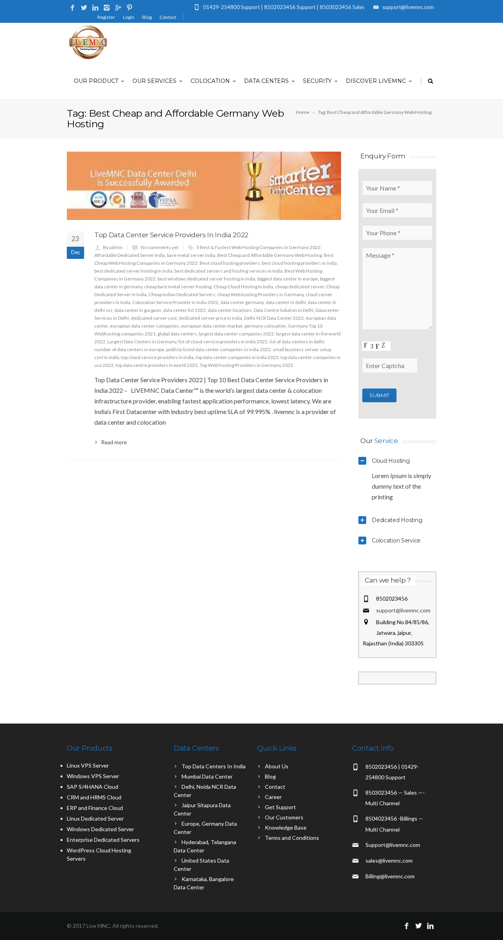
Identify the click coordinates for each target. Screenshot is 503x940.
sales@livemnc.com (389, 860)
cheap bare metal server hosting (177, 287)
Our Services (154, 80)
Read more (114, 442)
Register (106, 17)
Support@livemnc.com (392, 844)
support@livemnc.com (403, 610)
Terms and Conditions (292, 837)
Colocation (210, 80)
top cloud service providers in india (157, 357)
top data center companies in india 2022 (237, 357)
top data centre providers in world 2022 (157, 365)
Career (273, 796)
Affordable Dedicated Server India (129, 255)
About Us (276, 766)
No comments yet (159, 247)
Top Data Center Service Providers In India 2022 (171, 235)
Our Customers (284, 817)
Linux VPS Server (88, 765)
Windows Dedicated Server (100, 829)
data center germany (242, 302)
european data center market (211, 326)
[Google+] (118, 8)
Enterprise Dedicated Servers (103, 839)
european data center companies (144, 326)
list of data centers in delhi (297, 341)
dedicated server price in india (210, 318)
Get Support (280, 807)
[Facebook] (72, 8)
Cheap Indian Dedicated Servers (182, 294)
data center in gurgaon (137, 310)
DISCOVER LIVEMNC (376, 80)
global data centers (177, 334)
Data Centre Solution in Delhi (284, 310)
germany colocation (265, 326)
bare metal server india (191, 255)
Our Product (96, 80)
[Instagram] (106, 8)
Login (128, 17)
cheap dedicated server (299, 287)
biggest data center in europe (287, 279)
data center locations (230, 310)
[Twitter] (84, 8)
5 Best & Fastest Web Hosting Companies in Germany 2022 (258, 247)
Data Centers (266, 80)
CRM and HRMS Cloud (94, 797)
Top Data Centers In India (214, 766)
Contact (168, 17)
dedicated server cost (154, 318)
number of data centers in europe (129, 349)
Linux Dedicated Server (95, 818)
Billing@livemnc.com (390, 876)
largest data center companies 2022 (236, 334)
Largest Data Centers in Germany (141, 341)
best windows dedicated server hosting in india (206, 279)
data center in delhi (286, 302)
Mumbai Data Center (207, 776)
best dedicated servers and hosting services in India (228, 271)
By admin (113, 247)
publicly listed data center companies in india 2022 (218, 349)
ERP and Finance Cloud (95, 807)
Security (317, 80)
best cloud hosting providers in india (299, 263)
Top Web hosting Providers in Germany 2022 (246, 365)
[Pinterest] (129, 8)
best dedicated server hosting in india (133, 271)
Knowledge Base (286, 827)
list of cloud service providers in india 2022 (223, 341)
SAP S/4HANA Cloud (92, 786)
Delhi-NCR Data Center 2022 (274, 318)
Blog (147, 17)
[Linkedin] (95, 8)
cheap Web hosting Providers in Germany (260, 294)
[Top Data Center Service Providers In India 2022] (204, 186)
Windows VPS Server (93, 776)
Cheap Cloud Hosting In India (243, 287)
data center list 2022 (184, 310)
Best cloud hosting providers (230, 263)
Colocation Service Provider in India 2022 (175, 302)
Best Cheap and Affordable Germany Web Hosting (269, 255)
